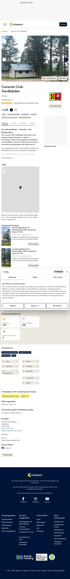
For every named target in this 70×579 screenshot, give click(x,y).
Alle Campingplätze (8, 531)
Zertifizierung (58, 529)
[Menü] (5, 24)
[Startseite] (16, 24)
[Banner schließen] (67, 272)
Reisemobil (40, 525)
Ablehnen (13, 305)
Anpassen (34, 305)
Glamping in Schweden (23, 543)
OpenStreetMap (29, 211)
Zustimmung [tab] (12, 277)
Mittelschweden (7, 522)
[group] (35, 59)
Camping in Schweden (58, 542)
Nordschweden (6, 519)
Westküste (5, 528)
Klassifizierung (59, 532)
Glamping (39, 531)
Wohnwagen (40, 522)
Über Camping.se (60, 538)
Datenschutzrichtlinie (58, 570)
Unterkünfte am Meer (24, 538)
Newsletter (58, 535)
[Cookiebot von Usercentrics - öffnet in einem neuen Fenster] (55, 272)
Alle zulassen (57, 305)
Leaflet (21, 211)
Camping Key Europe (59, 526)
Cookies (49, 570)
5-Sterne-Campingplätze (24, 528)
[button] (66, 59)
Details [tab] (35, 277)
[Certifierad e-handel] (52, 557)
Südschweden (6, 525)
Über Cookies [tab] (58, 277)
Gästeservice (58, 521)
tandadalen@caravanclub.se (14, 431)
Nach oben (8, 455)
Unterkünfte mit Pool (26, 532)
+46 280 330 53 (8, 428)
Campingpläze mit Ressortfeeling (25, 523)
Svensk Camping (41, 570)
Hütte (38, 519)
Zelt (37, 528)
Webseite (4, 434)
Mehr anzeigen (6, 158)
